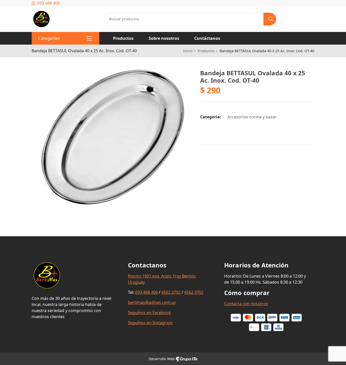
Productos (123, 38)
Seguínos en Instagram (150, 322)
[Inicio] (41, 13)
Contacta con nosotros (246, 303)
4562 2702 (171, 292)
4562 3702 (193, 292)
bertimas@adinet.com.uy (152, 302)
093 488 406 (48, 3)
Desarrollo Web (162, 358)
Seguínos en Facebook (149, 312)
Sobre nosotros (164, 38)
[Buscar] (269, 19)
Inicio (188, 50)
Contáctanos (207, 38)
